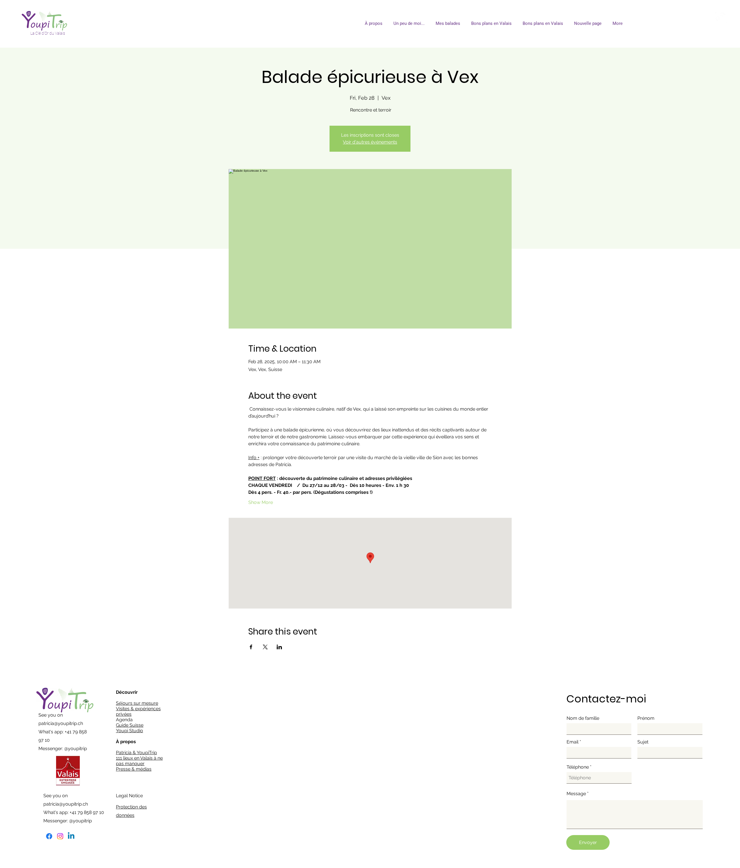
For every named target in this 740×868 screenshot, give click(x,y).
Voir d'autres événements (370, 142)
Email (572, 742)
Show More (260, 502)
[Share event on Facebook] (251, 647)
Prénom (645, 718)
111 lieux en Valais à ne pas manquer (139, 760)
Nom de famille (583, 718)
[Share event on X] (265, 647)
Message (576, 793)
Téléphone (578, 767)
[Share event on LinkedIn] (279, 647)
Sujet (642, 742)
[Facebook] (49, 836)
